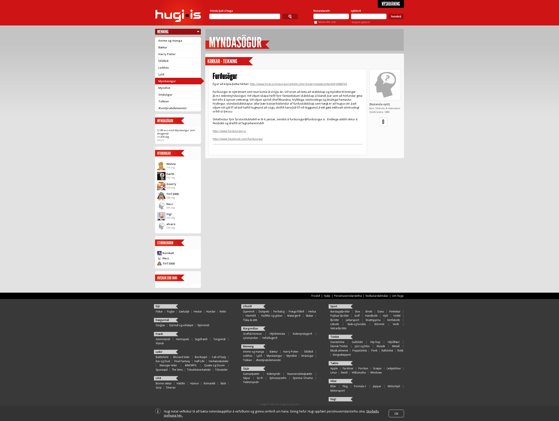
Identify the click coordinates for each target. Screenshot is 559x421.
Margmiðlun (250, 328)
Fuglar (171, 311)
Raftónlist (387, 350)
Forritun (363, 368)
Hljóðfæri (394, 342)
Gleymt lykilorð (361, 22)
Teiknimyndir (251, 382)
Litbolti (334, 324)
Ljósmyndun (250, 338)
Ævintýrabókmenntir (172, 108)
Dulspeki (264, 311)
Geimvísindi (163, 339)
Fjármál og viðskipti (181, 325)
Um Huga (398, 296)
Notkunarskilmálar (377, 296)
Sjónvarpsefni (277, 378)
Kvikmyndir (273, 374)
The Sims (177, 370)
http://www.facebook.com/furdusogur (238, 139)
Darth (170, 174)
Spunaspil (162, 370)
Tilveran (171, 387)
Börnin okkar (164, 383)
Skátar (309, 315)
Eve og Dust (163, 361)
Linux (333, 372)
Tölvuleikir (221, 370)
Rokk (400, 350)
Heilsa (312, 311)
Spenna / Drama (303, 378)
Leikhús (163, 68)
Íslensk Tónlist (339, 346)
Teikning (230, 61)
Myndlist (164, 88)
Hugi (333, 399)
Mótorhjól (394, 386)
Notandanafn (321, 11)
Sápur (246, 378)
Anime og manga (170, 40)
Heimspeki (182, 339)
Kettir (223, 311)
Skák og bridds (356, 324)
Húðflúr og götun (271, 315)
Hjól (385, 315)
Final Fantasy (182, 361)
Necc (169, 204)
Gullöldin (357, 342)
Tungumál (219, 339)
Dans (381, 311)
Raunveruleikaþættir (299, 374)
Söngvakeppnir (342, 354)
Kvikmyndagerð (302, 334)
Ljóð (161, 74)
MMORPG (191, 365)
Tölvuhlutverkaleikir (199, 370)
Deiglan (160, 325)
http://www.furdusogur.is (229, 131)
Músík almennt (339, 350)
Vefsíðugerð (269, 338)
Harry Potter (167, 54)
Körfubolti (393, 320)
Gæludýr (184, 311)
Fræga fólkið (296, 311)
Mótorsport (337, 390)
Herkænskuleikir (219, 361)
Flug (345, 386)
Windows (376, 372)
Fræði (159, 334)
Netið (344, 372)
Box (357, 311)
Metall (396, 346)
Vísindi (160, 343)
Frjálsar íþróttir (339, 315)
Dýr (158, 306)
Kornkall (168, 253)
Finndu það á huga (221, 11)
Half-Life (199, 361)
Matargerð (293, 315)
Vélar (333, 381)
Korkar (213, 61)
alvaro (170, 224)
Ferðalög (279, 311)
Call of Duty (219, 357)
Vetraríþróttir (338, 328)
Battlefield (162, 357)
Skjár (246, 368)
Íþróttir (334, 320)
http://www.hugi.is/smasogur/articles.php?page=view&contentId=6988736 (298, 84)
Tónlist (334, 337)
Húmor (194, 383)
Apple (334, 368)
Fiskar (159, 311)
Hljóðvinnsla (277, 334)
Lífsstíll (247, 306)
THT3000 (172, 194)
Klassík (381, 346)
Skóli (223, 383)
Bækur (162, 47)
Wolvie (171, 164)
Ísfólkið (163, 61)
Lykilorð (356, 11)
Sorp (159, 387)
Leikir (159, 352)
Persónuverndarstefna (348, 296)
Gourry (171, 184)
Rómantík (209, 383)
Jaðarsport (352, 320)
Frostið (315, 296)
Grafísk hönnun (252, 334)
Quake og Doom (214, 365)
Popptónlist (359, 350)
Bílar (333, 386)
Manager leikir (168, 365)
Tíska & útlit (250, 320)
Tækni (334, 363)
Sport (333, 306)
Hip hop (375, 342)
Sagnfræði (201, 339)
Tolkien (163, 101)
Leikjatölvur (394, 368)
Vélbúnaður (359, 372)
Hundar (211, 311)
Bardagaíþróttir (340, 311)
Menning (163, 31)
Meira (160, 140)
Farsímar (348, 368)
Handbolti (371, 315)
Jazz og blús (362, 346)
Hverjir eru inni (167, 277)
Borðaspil (201, 357)
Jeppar (377, 386)
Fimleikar (394, 311)
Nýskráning (391, 4)
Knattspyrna (373, 320)
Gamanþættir (251, 374)
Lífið (158, 378)
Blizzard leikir (181, 357)
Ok (396, 413)
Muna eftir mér (327, 22)
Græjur (377, 368)
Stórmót (379, 324)
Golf (357, 315)
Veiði (396, 324)
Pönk (374, 350)
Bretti (369, 311)
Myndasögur (167, 81)
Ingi (169, 214)
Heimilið (251, 315)
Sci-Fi (260, 378)
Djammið (248, 311)
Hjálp (327, 296)
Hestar (198, 311)
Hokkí (396, 315)
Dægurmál (162, 320)
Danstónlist (337, 342)
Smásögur (165, 95)
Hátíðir (181, 383)
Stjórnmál (203, 325)
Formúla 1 (360, 386)
